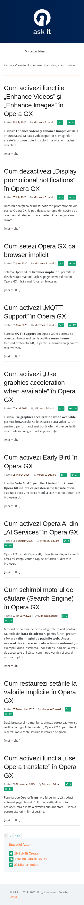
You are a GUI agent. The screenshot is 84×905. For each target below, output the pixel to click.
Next (17, 836)
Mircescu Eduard (36, 51)
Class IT (14, 897)
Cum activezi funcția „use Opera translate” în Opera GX (40, 766)
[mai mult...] (12, 154)
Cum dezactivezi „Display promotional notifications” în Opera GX (40, 179)
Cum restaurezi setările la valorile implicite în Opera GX (40, 692)
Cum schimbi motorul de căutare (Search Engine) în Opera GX (39, 598)
